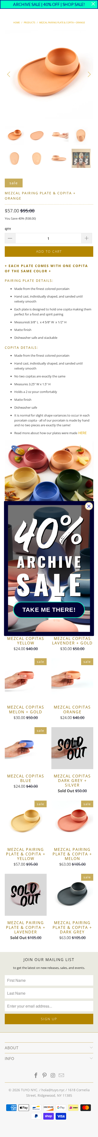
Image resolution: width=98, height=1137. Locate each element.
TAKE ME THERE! (49, 609)
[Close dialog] (88, 506)
